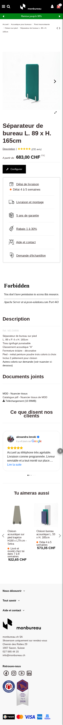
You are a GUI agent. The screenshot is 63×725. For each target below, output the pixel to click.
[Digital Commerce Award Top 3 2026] (22, 693)
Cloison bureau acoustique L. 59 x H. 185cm (45, 534)
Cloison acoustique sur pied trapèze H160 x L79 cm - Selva (17, 537)
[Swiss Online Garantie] (9, 687)
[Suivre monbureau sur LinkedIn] (29, 675)
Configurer (16, 169)
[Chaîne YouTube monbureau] (22, 675)
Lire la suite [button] (14, 464)
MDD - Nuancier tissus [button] (15, 393)
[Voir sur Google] (10, 438)
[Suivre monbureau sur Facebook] (6, 675)
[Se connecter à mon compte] (52, 7)
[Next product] (59, 28)
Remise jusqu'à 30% (31, 16)
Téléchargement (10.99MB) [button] (20, 400)
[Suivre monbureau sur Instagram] (14, 675)
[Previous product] (58, 28)
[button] (3, 451)
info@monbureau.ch (14, 655)
